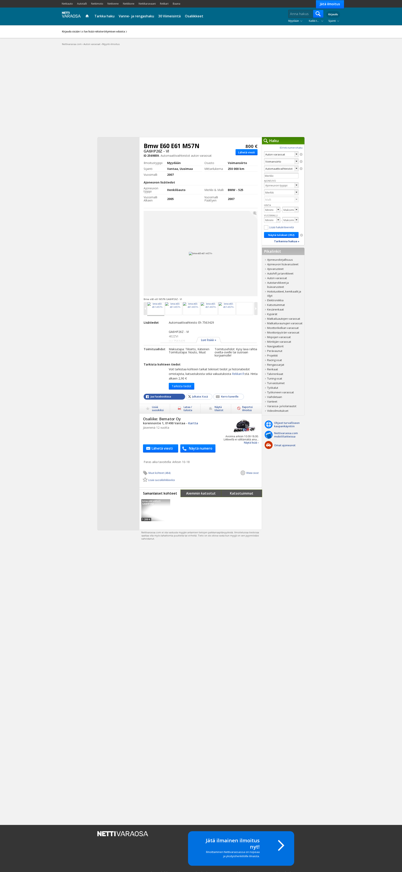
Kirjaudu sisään (71, 31)
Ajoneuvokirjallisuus (280, 260)
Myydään (293, 21)
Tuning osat (274, 378)
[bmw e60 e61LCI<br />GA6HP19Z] (155, 510)
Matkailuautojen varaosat (283, 319)
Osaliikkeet (194, 16)
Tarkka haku (104, 16)
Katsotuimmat (241, 493)
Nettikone (128, 3)
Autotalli (82, 3)
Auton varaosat (277, 278)
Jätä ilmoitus (330, 4)
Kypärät (272, 314)
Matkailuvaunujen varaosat (284, 323)
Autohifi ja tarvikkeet (280, 273)
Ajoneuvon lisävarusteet (282, 264)
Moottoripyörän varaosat (283, 332)
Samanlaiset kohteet (160, 493)
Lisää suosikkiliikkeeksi (161, 480)
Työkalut (272, 388)
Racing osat (274, 360)
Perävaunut (274, 351)
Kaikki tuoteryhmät (317, 21)
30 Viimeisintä (169, 16)
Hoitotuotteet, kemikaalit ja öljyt (284, 294)
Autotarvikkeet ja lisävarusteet (278, 285)
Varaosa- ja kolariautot (281, 406)
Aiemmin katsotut (201, 493)
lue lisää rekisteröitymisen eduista (104, 31)
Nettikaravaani (147, 3)
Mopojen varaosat (279, 337)
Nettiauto (67, 3)
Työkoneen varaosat (280, 392)
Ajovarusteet (275, 269)
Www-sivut (252, 473)
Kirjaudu (333, 14)
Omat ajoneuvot (284, 445)
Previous (172, 253)
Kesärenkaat (275, 309)
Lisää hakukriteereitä (281, 227)
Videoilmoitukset (277, 411)
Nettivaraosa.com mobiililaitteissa (286, 434)
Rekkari (164, 3)
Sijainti (332, 21)
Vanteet (272, 401)
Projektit (272, 355)
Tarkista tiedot (181, 386)
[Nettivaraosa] (70, 16)
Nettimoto (97, 3)
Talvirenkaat (275, 374)
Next (230, 253)
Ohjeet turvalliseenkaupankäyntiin (287, 424)
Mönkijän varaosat (279, 342)
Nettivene (113, 3)
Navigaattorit (275, 346)
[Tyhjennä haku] (301, 154)
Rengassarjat (275, 365)
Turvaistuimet (276, 383)
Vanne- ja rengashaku (136, 16)
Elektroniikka (275, 300)
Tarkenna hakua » (286, 241)
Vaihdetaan (274, 397)
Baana (176, 3)
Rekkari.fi (238, 374)
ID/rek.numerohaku (291, 147)
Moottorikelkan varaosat (283, 328)
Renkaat (272, 369)
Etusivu (87, 16)
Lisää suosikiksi (158, 408)
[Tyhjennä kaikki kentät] (301, 235)
